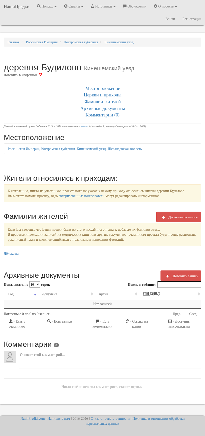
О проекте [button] (165, 6)
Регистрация (191, 18)
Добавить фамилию (183, 217)
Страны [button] (74, 6)
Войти (170, 18)
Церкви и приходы (103, 94)
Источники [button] (103, 6)
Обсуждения (136, 6)
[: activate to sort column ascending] (169, 294)
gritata (84, 126)
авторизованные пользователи (81, 195)
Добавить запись (185, 275)
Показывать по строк (27, 284)
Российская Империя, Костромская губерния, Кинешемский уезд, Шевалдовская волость (75, 148)
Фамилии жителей (102, 101)
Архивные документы (102, 108)
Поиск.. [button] (47, 6)
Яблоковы (11, 253)
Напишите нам (59, 418)
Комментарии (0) (103, 114)
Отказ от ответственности (110, 418)
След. (193, 313)
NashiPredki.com (32, 418)
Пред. (177, 313)
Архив (103, 294)
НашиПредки (17, 6)
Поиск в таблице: (142, 284)
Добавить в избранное (21, 74)
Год (11, 294)
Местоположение (102, 88)
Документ (49, 294)
